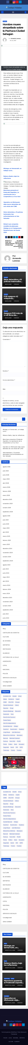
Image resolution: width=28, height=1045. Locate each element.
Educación (18, 711)
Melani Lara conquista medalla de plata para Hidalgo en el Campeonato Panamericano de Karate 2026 (12, 228)
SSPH (21, 747)
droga (11, 708)
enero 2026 (6, 495)
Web (4, 389)
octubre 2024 (7, 556)
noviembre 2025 (8, 503)
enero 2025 (6, 544)
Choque (17, 702)
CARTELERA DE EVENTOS (11, 632)
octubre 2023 (7, 605)
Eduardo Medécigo (8, 711)
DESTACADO (7, 649)
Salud (15, 744)
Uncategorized (7, 682)
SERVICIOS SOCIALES (10, 677)
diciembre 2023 (7, 597)
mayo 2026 (6, 479)
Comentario (7, 339)
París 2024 (12, 741)
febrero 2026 (7, 491)
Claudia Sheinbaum (8, 705)
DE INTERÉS (7, 641)
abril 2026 (6, 483)
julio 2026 (6, 471)
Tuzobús (19, 750)
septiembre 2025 (8, 511)
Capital (17, 699)
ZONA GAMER (7, 686)
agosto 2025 (6, 516)
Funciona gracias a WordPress (9, 1032)
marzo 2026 (6, 487)
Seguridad (6, 747)
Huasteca (21, 729)
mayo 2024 (6, 577)
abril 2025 (6, 532)
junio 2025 (6, 524)
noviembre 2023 (8, 601)
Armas (19, 696)
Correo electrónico (9, 380)
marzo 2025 (6, 536)
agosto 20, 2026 (10, 967)
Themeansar (14, 1034)
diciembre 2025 (7, 499)
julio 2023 (6, 614)
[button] (23, 12)
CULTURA (6, 637)
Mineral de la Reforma (9, 735)
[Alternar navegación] (13, 12)
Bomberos (11, 699)
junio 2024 (6, 573)
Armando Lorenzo (16, 38)
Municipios (19, 735)
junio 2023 (6, 618)
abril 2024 (6, 581)
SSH (17, 747)
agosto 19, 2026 (10, 985)
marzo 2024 (6, 585)
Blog (4, 628)
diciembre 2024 (7, 548)
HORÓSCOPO (7, 661)
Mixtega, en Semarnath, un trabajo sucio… (10, 948)
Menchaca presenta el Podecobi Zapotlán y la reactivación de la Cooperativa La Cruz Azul (12, 441)
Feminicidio (6, 714)
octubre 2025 (7, 507)
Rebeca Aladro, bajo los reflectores (13, 435)
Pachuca (5, 741)
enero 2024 (6, 593)
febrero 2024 (7, 589)
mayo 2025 (6, 528)
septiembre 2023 (8, 610)
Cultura (17, 705)
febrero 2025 (7, 540)
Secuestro (21, 744)
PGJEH (18, 741)
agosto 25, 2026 (10, 950)
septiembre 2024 (8, 561)
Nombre (6, 371)
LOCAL (5, 665)
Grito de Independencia (9, 723)
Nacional (5, 738)
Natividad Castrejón (15, 738)
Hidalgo (16, 726)
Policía (5, 744)
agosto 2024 (6, 565)
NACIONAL (6, 669)
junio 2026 (6, 475)
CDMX (5, 702)
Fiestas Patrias (7, 720)
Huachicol (5, 729)
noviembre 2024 (8, 552)
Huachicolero (13, 729)
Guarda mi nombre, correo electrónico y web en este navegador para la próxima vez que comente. (14, 403)
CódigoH (16, 284)
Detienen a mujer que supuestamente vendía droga (9, 243)
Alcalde (14, 696)
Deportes (5, 708)
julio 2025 (6, 520)
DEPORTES (6, 645)
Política (10, 744)
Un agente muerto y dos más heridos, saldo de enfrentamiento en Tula (18, 244)
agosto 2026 (6, 467)
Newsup (23, 1032)
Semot (12, 747)
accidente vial (7, 696)
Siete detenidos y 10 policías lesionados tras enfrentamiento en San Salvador (13, 454)
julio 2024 (6, 569)
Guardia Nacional (7, 726)
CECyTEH (10, 702)
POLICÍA (5, 21)
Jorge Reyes (6, 732)
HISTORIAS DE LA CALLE (11, 657)
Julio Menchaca (16, 732)
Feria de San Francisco (9, 717)
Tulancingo (6, 750)
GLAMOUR (6, 653)
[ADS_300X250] (14, 132)
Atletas (5, 699)
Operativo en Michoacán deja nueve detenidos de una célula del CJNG (12, 204)
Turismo (13, 750)
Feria (12, 714)
